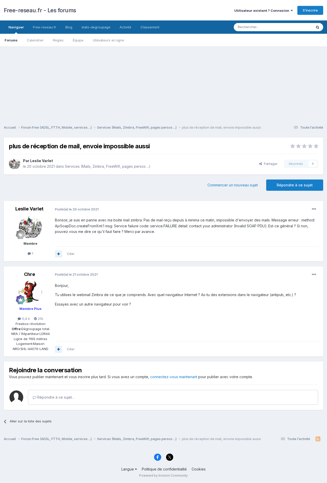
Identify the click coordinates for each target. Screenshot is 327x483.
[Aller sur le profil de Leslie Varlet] (14, 163)
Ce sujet (299, 27)
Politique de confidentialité (164, 469)
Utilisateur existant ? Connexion (262, 10)
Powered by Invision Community (163, 475)
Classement (150, 27)
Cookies (199, 469)
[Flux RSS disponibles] (318, 439)
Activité (125, 27)
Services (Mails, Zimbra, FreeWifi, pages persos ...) (107, 166)
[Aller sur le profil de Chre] (30, 292)
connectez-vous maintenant (173, 377)
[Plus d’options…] (314, 209)
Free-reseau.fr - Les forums (40, 10)
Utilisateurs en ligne (108, 40)
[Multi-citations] (58, 253)
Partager (270, 164)
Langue (128, 469)
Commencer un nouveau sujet (232, 185)
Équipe (78, 40)
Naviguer (16, 27)
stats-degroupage (95, 27)
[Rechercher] (317, 27)
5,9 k (25, 319)
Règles (58, 40)
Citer (71, 254)
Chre (29, 274)
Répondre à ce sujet (295, 185)
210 (40, 319)
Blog (68, 27)
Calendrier (35, 40)
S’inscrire (310, 10)
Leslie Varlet (41, 161)
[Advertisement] (163, 82)
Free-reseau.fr (44, 27)
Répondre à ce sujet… (55, 397)
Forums (11, 40)
